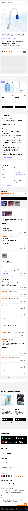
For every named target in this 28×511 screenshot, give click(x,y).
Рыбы (15, 169)
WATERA (3, 42)
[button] (14, 52)
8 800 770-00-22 (7, 463)
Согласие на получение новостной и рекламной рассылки (14, 497)
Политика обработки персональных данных (11, 492)
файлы (14, 500)
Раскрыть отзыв (5, 273)
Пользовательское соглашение (8, 495)
